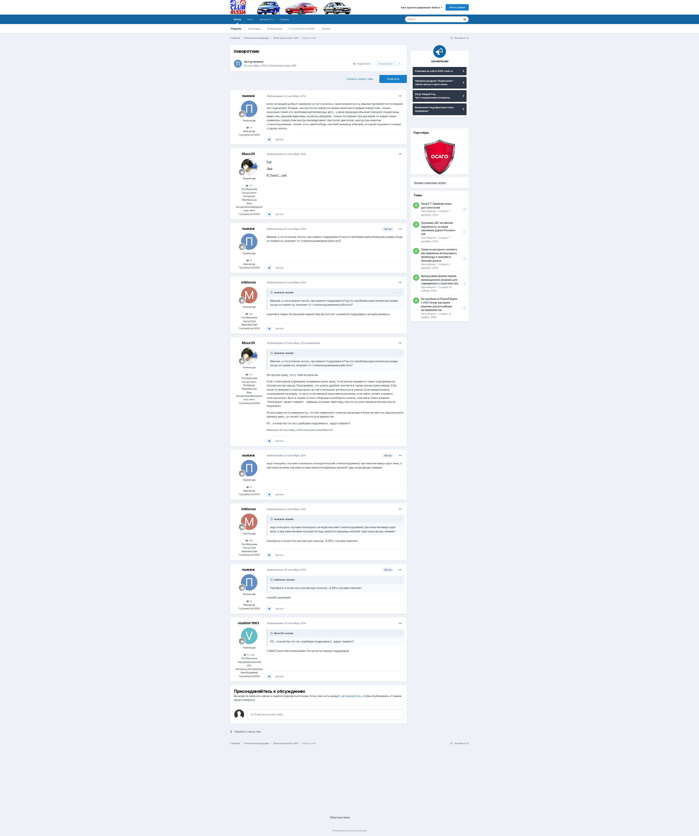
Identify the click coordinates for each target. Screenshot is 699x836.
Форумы (236, 28)
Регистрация (457, 7)
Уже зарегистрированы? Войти (421, 7)
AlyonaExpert (428, 211)
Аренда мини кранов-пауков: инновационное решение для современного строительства (439, 280)
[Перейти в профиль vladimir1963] (249, 636)
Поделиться (362, 63)
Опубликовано (286, 96)
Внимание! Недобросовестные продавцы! (434, 109)
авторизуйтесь (351, 696)
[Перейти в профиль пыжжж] (238, 64)
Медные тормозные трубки (430, 182)
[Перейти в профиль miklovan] (249, 295)
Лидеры (326, 28)
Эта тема (451, 19)
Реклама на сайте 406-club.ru (434, 70)
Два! (269, 168)
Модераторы (274, 28)
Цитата (279, 139)
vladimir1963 (248, 623)
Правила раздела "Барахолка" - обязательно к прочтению (435, 82)
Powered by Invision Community (349, 830)
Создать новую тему (359, 78)
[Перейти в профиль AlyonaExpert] (416, 205)
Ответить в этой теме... (268, 714)
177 (250, 185)
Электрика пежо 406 (283, 65)
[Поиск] (465, 19)
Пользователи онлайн (302, 28)
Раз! (269, 161)
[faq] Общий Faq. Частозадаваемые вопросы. (433, 96)
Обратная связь (340, 817)
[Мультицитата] (269, 139)
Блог (250, 19)
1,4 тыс (250, 654)
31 (250, 127)
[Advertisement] (339, 777)
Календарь (254, 28)
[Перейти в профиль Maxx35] (249, 166)
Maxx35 (248, 154)
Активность (266, 19)
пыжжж (258, 61)
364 (250, 313)
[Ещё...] (400, 96)
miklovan (248, 282)
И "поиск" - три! (277, 175)
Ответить (393, 78)
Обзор (237, 19)
